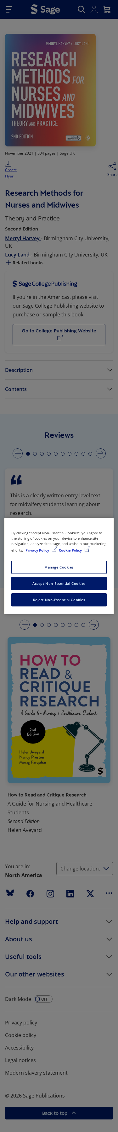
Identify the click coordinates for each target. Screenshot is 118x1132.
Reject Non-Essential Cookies (59, 599)
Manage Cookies (59, 567)
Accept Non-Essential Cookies (59, 583)
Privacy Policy (37, 550)
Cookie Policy (71, 550)
